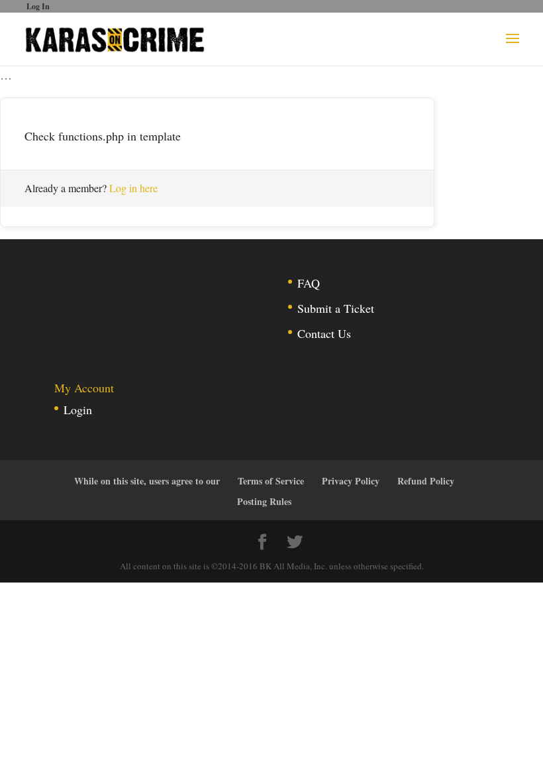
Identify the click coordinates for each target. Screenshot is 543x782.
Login (78, 410)
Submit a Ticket (335, 308)
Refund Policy (425, 481)
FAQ (308, 283)
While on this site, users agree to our (147, 481)
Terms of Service (271, 481)
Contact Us (324, 333)
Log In (38, 6)
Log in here (133, 188)
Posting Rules (264, 501)
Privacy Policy (350, 481)
